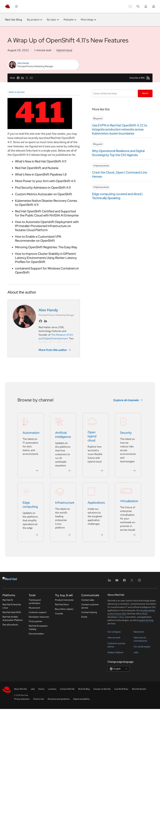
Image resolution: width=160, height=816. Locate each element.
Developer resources (39, 616)
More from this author (53, 350)
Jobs (136, 652)
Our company (114, 631)
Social (84, 616)
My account (34, 607)
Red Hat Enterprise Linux (11, 606)
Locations (52, 689)
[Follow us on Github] (40, 321)
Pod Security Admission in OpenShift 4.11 (43, 188)
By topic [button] (51, 19)
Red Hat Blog (13, 19)
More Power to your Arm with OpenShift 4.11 (45, 181)
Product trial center (64, 600)
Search (145, 93)
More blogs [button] (87, 19)
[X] (132, 581)
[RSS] (148, 78)
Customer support (37, 612)
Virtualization (129, 501)
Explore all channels (126, 400)
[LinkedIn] (109, 581)
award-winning (146, 620)
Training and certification (35, 602)
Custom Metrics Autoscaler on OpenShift (43, 194)
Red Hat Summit (139, 689)
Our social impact (142, 646)
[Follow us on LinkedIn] (45, 321)
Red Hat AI (7, 600)
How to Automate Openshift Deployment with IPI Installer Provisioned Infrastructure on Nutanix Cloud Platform (47, 226)
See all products (10, 624)
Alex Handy (23, 63)
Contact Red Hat (67, 689)
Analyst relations (115, 652)
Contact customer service (90, 606)
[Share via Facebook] (18, 78)
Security (126, 433)
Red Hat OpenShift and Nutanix (36, 168)
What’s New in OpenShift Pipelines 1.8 (41, 174)
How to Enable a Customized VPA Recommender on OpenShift (38, 239)
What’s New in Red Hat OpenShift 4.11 (40, 161)
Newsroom (139, 631)
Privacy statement (22, 699)
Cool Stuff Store (121, 689)
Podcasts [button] (68, 19)
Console (59, 613)
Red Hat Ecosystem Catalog (38, 627)
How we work (114, 637)
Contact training (89, 612)
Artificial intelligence (63, 435)
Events (41, 689)
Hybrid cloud (64, 50)
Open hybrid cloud (92, 436)
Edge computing (30, 505)
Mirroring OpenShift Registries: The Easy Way (46, 247)
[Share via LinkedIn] (22, 78)
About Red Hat (20, 689)
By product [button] (33, 19)
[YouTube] (117, 581)
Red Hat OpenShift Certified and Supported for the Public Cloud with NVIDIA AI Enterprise (47, 213)
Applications (96, 503)
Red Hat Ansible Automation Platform (12, 618)
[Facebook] (124, 581)
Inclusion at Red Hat (102, 689)
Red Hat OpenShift (11, 612)
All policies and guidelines (59, 699)
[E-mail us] (31, 78)
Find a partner (35, 621)
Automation (31, 433)
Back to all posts (17, 92)
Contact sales (87, 600)
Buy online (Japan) (64, 609)
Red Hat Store (62, 604)
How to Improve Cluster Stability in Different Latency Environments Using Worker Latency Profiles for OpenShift (46, 258)
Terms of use (38, 699)
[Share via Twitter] (27, 78)
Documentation (36, 633)
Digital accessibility (81, 699)
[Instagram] (139, 581)
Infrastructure (64, 503)
